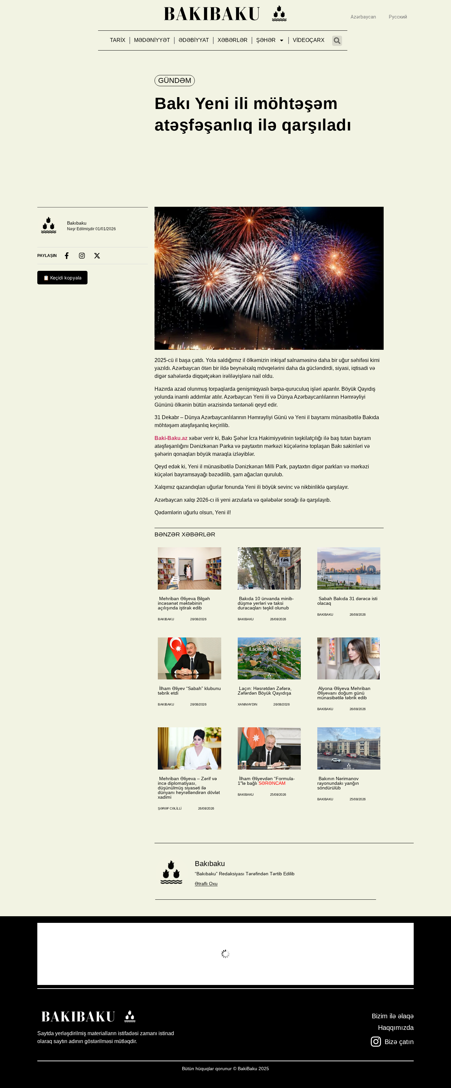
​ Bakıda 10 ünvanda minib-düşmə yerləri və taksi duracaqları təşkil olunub (266, 603)
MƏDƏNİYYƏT (152, 40)
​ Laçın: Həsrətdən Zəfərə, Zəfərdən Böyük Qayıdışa (265, 691)
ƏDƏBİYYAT (194, 40)
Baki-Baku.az (171, 438)
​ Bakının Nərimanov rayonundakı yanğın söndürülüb (338, 783)
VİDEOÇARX (309, 40)
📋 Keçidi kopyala (62, 277)
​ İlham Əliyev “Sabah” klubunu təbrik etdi (189, 691)
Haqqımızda (396, 1027)
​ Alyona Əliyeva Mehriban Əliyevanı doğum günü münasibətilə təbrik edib (343, 693)
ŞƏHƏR (266, 40)
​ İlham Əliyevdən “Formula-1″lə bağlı (266, 781)
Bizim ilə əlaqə (393, 1016)
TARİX (117, 40)
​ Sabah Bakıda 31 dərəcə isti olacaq (347, 601)
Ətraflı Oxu (206, 883)
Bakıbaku (77, 223)
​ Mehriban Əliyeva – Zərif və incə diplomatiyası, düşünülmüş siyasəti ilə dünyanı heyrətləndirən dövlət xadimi (189, 788)
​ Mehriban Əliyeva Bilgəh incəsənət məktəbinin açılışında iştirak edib (184, 603)
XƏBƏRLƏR (233, 40)
